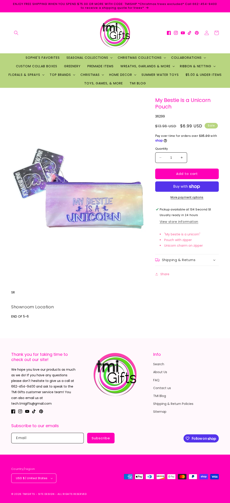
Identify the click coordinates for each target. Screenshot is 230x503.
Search (158, 364)
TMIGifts (28, 494)
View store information (179, 221)
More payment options (186, 197)
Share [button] (164, 274)
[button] (16, 33)
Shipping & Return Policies (173, 403)
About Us (160, 372)
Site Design (46, 494)
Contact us (162, 388)
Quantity (161, 149)
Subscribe (101, 438)
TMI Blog (159, 396)
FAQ (156, 380)
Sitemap (159, 411)
